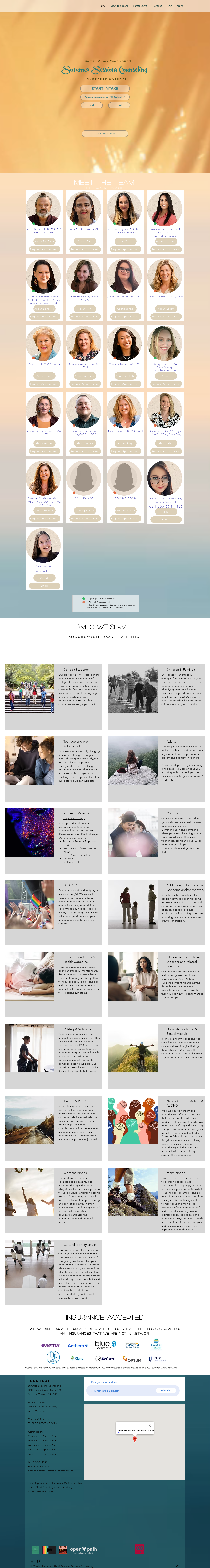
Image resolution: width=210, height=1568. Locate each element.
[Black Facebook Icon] (32, 1561)
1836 (178, 506)
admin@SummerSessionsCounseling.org (105, 605)
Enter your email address (104, 1382)
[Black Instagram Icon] (39, 1561)
